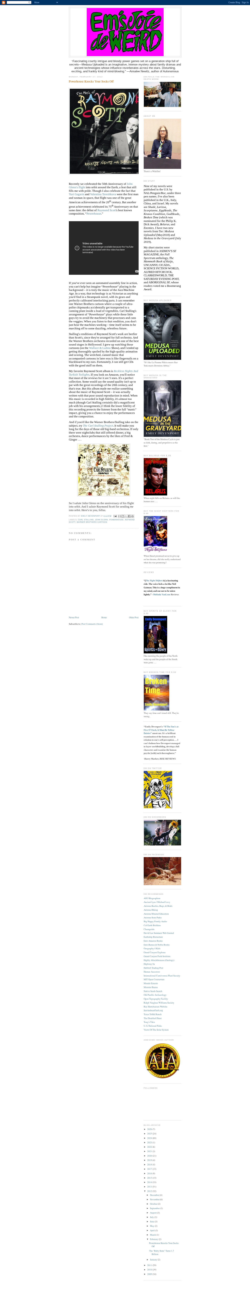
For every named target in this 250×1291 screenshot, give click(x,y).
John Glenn (101, 520)
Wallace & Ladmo (100, 348)
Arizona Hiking (151, 909)
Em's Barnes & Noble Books (157, 944)
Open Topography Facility (156, 998)
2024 (150, 1138)
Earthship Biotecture (153, 936)
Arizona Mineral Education (156, 913)
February (154, 1239)
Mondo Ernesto (151, 983)
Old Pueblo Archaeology (155, 994)
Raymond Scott (106, 210)
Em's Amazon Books (153, 940)
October (154, 1203)
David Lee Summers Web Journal (159, 932)
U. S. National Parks (153, 1025)
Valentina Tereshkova (103, 194)
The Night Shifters (154, 580)
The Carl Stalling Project (98, 425)
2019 (150, 1160)
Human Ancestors (152, 971)
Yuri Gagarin (76, 194)
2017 (150, 1168)
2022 (150, 1146)
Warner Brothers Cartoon (92, 522)
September (155, 1208)
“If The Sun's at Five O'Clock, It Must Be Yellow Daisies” (161, 730)
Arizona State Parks (153, 917)
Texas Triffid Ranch (153, 1014)
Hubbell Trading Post (153, 967)
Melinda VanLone (161, 594)
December (155, 1194)
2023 (150, 1142)
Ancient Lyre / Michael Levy (157, 902)
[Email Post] (115, 516)
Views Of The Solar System (156, 1029)
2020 (150, 1155)
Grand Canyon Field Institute (157, 956)
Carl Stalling (86, 520)
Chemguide (149, 929)
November (155, 1199)
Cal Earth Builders (152, 925)
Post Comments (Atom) (92, 623)
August (153, 1212)
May (152, 1225)
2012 (150, 1191)
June (152, 1221)
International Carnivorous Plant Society (162, 975)
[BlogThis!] (122, 516)
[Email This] (119, 516)
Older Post (134, 617)
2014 (150, 1182)
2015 (150, 1177)
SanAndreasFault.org (153, 1010)
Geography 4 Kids (152, 948)
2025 (150, 1133)
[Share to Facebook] (129, 516)
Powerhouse (94, 213)
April (152, 1230)
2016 (150, 1173)
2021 (150, 1151)
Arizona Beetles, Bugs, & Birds (158, 905)
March (153, 1234)
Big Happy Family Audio (155, 921)
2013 (150, 1186)
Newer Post (74, 617)
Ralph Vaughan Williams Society (159, 1002)
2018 (150, 1164)
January (154, 1259)
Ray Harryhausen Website (155, 1006)
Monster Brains (151, 987)
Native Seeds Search (153, 991)
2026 (150, 1129)
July (152, 1217)
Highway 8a (149, 963)
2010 (150, 1269)
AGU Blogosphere (152, 898)
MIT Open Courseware (154, 979)
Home (104, 617)
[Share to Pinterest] (132, 516)
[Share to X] (126, 516)
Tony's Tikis (149, 1022)
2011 (150, 1265)
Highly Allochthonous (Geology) (159, 960)
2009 (150, 1274)
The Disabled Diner (153, 1018)
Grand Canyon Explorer (154, 952)
